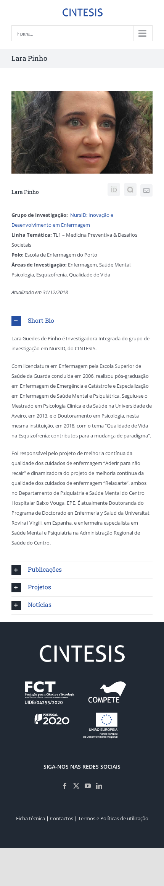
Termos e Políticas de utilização (113, 818)
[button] (82, 321)
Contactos (61, 818)
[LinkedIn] (99, 786)
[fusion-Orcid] (114, 189)
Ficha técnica (30, 818)
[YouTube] (88, 786)
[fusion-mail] (146, 190)
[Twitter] (76, 786)
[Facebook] (65, 786)
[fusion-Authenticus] (130, 189)
